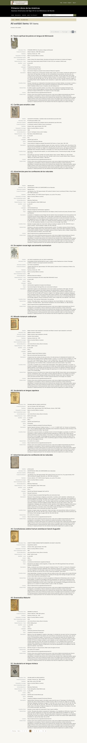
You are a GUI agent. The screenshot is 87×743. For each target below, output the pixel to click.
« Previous (13, 731)
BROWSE (24, 15)
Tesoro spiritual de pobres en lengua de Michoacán (33, 36)
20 (45, 731)
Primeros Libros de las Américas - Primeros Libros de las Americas (19, 3)
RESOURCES (18, 15)
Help (61, 2)
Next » (19, 731)
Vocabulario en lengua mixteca (26, 663)
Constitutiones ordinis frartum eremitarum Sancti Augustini (37, 529)
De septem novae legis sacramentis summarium (32, 245)
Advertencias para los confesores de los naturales (33, 171)
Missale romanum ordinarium (25, 316)
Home (12, 15)
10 (64, 31)
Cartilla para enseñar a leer (24, 105)
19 (43, 731)
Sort (55, 31)
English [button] (69, 2)
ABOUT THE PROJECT (32, 15)
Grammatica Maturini (22, 598)
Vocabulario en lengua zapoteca (26, 390)
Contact (65, 2)
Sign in (74, 2)
